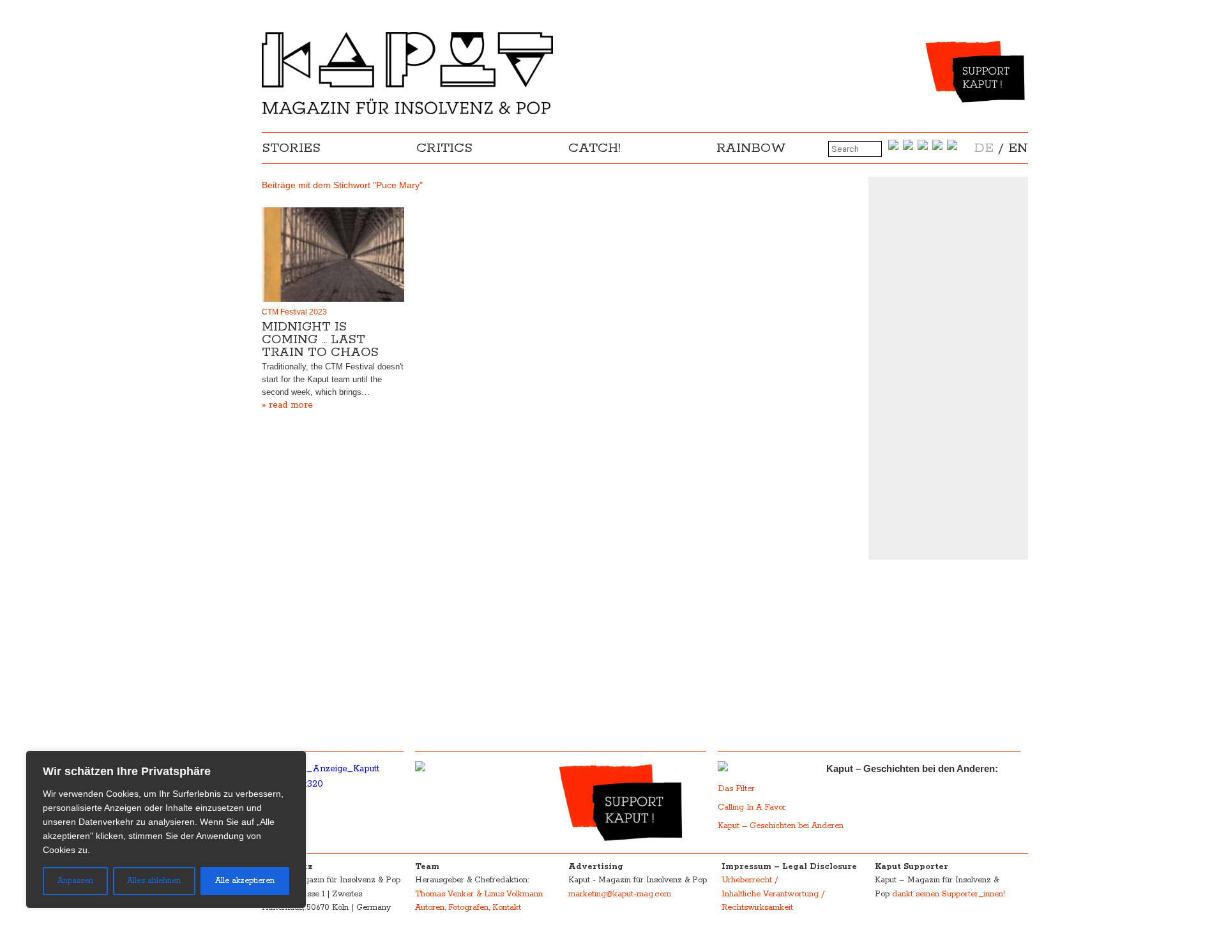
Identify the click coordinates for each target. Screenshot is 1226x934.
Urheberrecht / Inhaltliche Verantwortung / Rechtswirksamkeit (773, 894)
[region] (166, 829)
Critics (444, 148)
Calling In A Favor (752, 807)
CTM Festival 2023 (294, 312)
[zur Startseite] (407, 111)
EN (1018, 148)
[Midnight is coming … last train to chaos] (333, 254)
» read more (287, 405)
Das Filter (737, 789)
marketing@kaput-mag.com (619, 894)
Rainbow (751, 148)
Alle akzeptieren (245, 881)
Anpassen (75, 881)
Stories (291, 148)
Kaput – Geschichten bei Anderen (781, 826)
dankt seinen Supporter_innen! (948, 894)
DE (984, 148)
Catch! (594, 148)
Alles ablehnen (154, 881)
